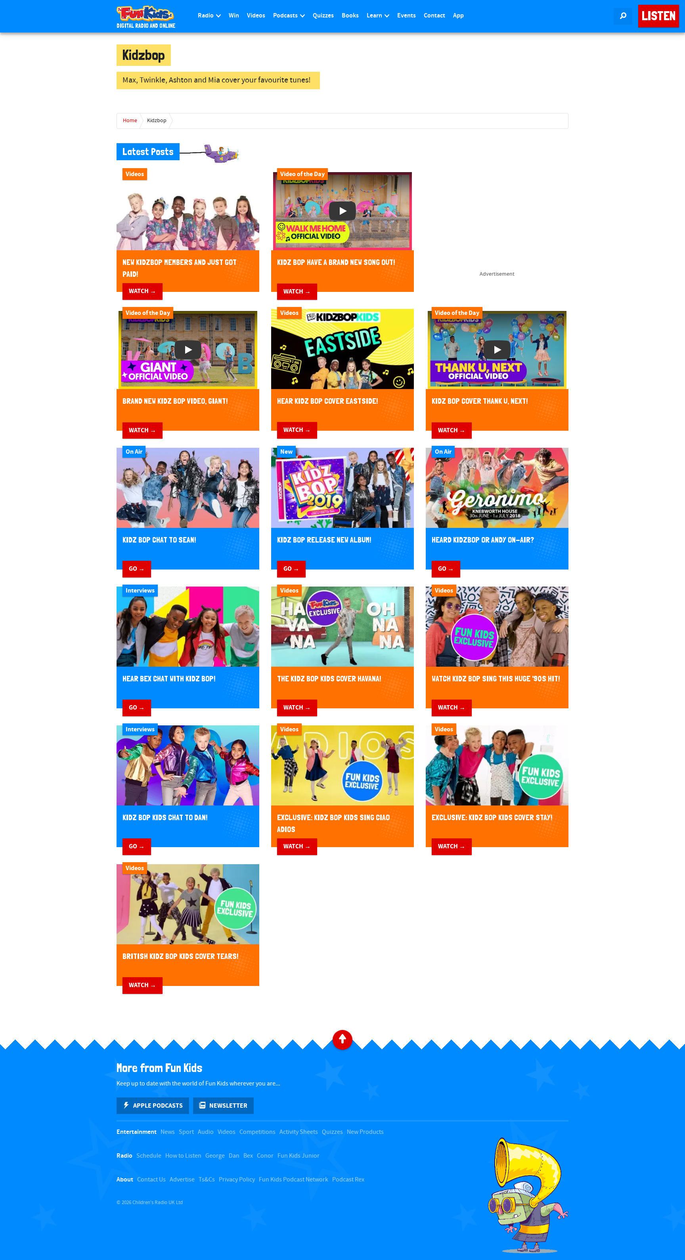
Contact (434, 16)
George (215, 1156)
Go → (137, 568)
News (168, 1132)
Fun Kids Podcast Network (293, 1180)
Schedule (148, 1156)
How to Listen (183, 1156)
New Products (365, 1132)
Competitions (257, 1132)
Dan (234, 1156)
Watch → (142, 291)
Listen (658, 15)
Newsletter (228, 1105)
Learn (375, 16)
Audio (206, 1132)
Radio (206, 16)
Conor (265, 1156)
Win (234, 16)
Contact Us (151, 1180)
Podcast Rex (348, 1180)
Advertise (182, 1180)
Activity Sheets (298, 1132)
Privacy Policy (237, 1180)
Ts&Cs (207, 1180)
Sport (186, 1132)
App (458, 16)
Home (130, 120)
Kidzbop (156, 120)
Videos (256, 16)
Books (350, 16)
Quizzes (323, 16)
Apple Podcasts (158, 1105)
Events (406, 16)
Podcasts (286, 16)
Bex (248, 1156)
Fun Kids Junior (298, 1156)
